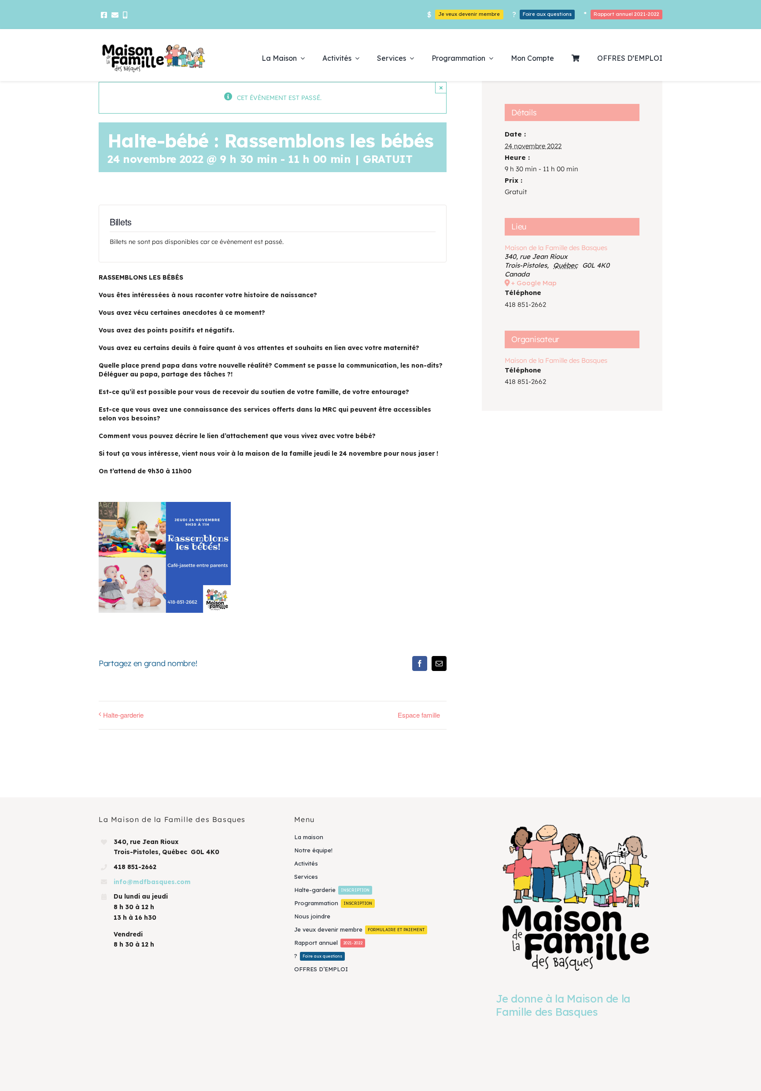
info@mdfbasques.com (152, 882)
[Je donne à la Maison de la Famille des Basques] (575, 897)
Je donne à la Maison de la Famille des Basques (563, 1005)
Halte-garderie (123, 714)
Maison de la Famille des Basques (556, 247)
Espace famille (419, 714)
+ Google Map (534, 283)
